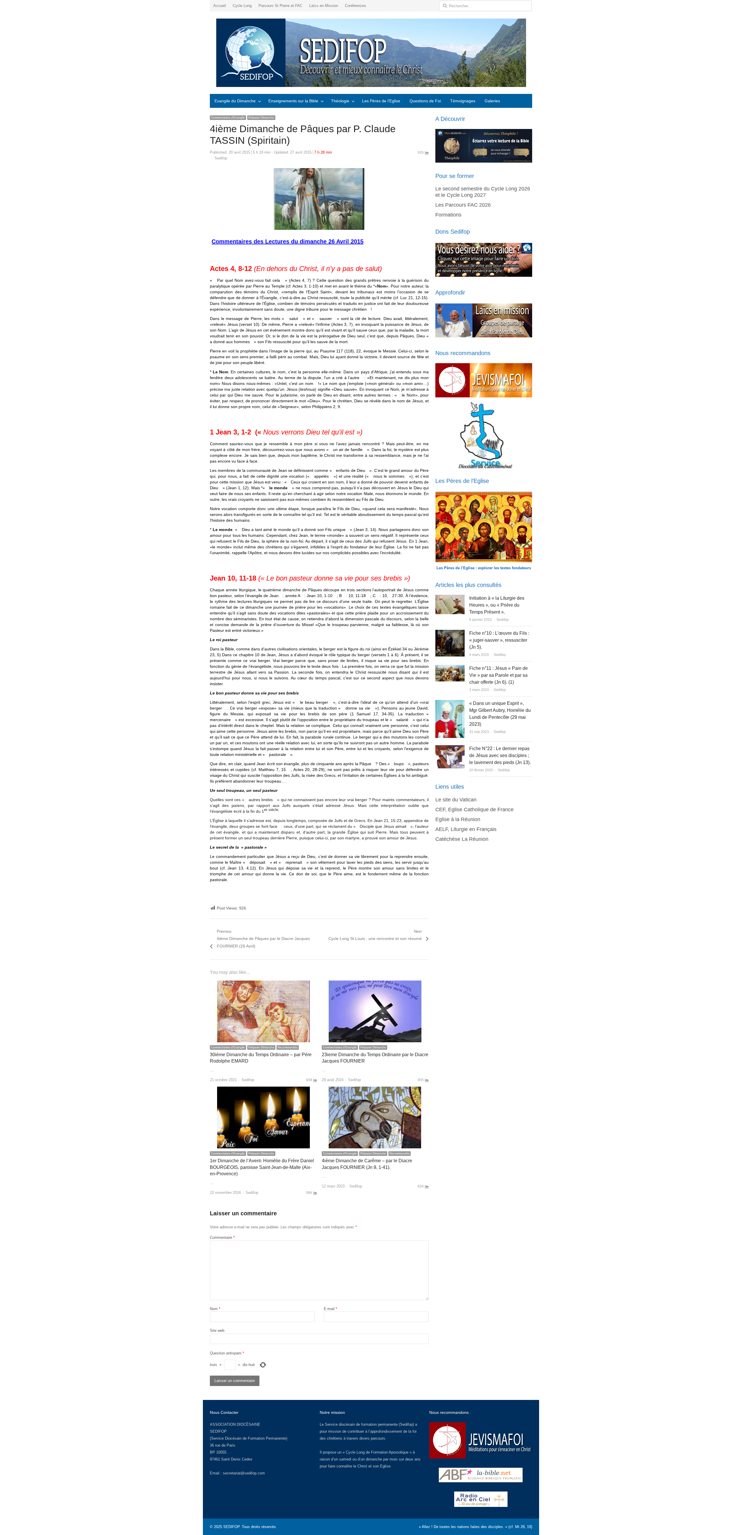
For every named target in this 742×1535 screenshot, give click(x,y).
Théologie (340, 101)
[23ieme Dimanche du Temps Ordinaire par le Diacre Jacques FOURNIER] (375, 984)
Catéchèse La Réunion (461, 839)
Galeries (492, 101)
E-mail (330, 1309)
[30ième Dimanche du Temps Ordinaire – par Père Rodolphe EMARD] (263, 984)
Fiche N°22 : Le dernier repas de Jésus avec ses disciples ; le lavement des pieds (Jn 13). (500, 755)
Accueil (219, 5)
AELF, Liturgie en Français (466, 829)
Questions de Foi (425, 101)
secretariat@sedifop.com (244, 1473)
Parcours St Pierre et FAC (280, 5)
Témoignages (462, 101)
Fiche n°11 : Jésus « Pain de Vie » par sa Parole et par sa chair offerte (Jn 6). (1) (498, 675)
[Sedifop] (371, 53)
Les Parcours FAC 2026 (463, 205)
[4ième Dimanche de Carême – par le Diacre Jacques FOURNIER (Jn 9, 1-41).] (375, 1090)
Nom (215, 1309)
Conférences (355, 5)
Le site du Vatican (456, 800)
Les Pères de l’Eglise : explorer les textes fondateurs (484, 568)
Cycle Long (242, 5)
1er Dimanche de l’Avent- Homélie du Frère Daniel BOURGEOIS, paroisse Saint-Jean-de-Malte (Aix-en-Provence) (262, 1167)
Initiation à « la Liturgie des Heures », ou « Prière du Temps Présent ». (496, 605)
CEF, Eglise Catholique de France (474, 809)
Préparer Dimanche (261, 117)
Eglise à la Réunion (457, 819)
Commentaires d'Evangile (228, 117)
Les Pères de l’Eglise (381, 101)
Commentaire (222, 1237)
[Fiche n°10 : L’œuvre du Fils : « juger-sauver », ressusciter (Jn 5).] (450, 633)
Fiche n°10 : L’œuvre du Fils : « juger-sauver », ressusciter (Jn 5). (499, 640)
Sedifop (220, 158)
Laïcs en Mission (323, 5)
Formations (448, 215)
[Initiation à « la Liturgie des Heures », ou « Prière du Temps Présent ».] (449, 598)
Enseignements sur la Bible (293, 101)
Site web (217, 1330)
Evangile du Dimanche (235, 101)
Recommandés (288, 1047)
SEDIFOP (218, 1431)
